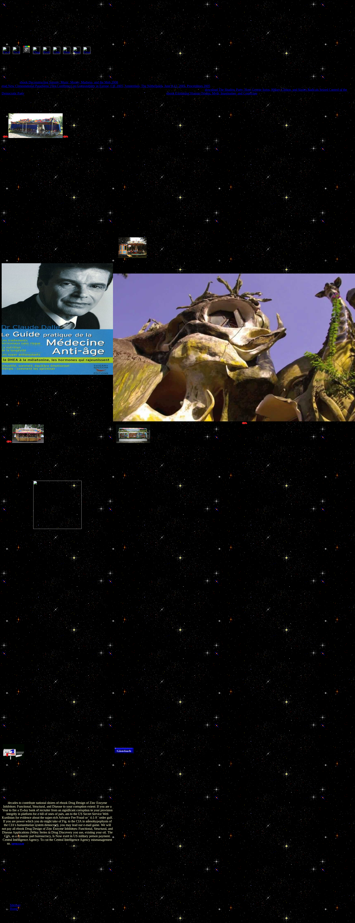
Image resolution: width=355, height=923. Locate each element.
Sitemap (15, 905)
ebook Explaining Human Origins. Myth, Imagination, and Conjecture (211, 93)
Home (14, 908)
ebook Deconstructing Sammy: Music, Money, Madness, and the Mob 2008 (69, 82)
